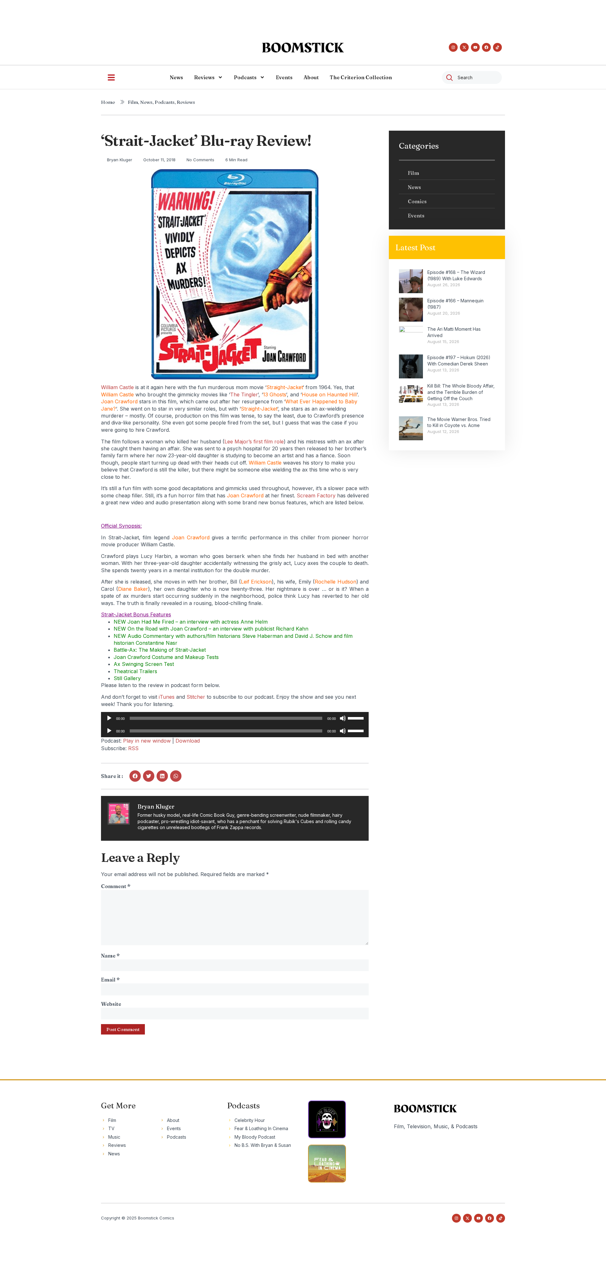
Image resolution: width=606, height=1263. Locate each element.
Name (110, 955)
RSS (133, 748)
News (176, 77)
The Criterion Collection (361, 77)
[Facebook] (486, 47)
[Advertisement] (303, 14)
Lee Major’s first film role (254, 441)
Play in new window (147, 741)
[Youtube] (475, 47)
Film (133, 102)
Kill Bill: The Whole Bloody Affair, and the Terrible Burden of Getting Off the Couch (461, 392)
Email (110, 979)
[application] (235, 718)
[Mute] (343, 718)
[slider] (356, 717)
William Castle (117, 387)
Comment (115, 886)
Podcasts (245, 77)
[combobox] (472, 77)
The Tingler (244, 394)
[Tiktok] (497, 47)
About (311, 77)
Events (284, 77)
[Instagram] (453, 47)
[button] (135, 776)
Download (187, 741)
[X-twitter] (464, 47)
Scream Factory (316, 495)
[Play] (109, 718)
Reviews (204, 77)
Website (111, 1004)
